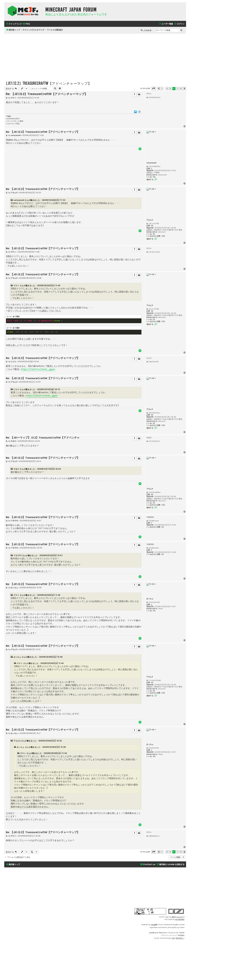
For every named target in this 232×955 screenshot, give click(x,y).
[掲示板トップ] (24, 11)
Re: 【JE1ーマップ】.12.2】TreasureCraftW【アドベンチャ (43, 437)
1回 (154, 234)
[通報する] (134, 94)
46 (152, 226)
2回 (154, 177)
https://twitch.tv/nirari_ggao (38, 369)
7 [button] (177, 88)
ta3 (173, 938)
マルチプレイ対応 (13, 123)
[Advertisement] (95, 56)
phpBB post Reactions (158, 932)
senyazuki (151, 163)
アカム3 (149, 220)
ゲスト (16, 595)
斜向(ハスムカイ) (178, 917)
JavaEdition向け (13, 118)
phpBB (153, 924)
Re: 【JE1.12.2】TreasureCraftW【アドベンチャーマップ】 (47, 94)
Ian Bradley (179, 919)
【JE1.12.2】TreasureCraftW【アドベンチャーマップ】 (47, 83)
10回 (163, 236)
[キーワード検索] (181, 30)
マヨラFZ (150, 517)
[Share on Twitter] (135, 111)
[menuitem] (26, 24)
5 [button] (170, 88)
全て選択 (16, 316)
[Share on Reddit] (139, 111)
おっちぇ (149, 599)
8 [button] (180, 88)
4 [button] (166, 88)
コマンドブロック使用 (14, 121)
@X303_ (180, 938)
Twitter (181, 932)
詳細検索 (148, 30)
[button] (153, 88)
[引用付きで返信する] (139, 94)
